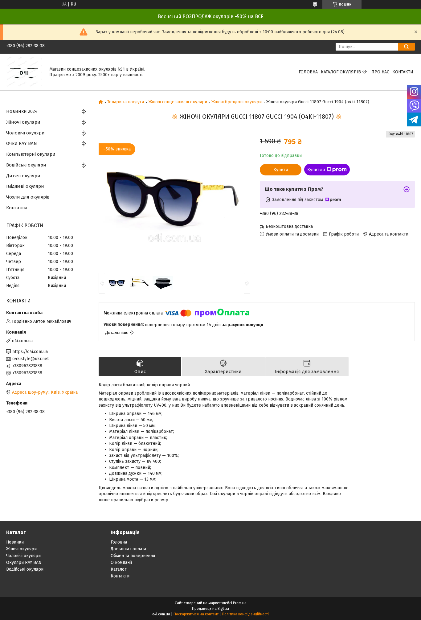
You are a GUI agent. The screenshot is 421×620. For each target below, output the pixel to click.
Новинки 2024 (22, 111)
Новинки (15, 542)
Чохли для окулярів (28, 197)
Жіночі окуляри (23, 122)
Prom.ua (240, 603)
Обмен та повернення (133, 555)
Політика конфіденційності (245, 614)
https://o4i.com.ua (30, 351)
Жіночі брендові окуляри (236, 102)
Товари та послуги (125, 102)
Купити (280, 169)
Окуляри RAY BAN (24, 562)
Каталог (118, 569)
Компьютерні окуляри (30, 154)
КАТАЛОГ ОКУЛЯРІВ (341, 72)
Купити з (316, 169)
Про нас (380, 72)
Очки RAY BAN (21, 143)
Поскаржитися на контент (196, 614)
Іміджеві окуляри (25, 186)
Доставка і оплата (128, 549)
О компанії (121, 562)
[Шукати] (406, 47)
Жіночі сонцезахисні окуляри (178, 102)
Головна (308, 72)
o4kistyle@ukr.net (30, 358)
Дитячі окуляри (23, 176)
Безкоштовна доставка (289, 226)
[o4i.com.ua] (24, 71)
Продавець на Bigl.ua (210, 608)
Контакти (402, 72)
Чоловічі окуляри (25, 133)
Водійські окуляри (26, 165)
